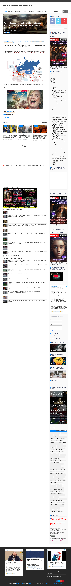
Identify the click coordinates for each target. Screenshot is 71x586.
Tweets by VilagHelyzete (54, 335)
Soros (62, 491)
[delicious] (67, 1)
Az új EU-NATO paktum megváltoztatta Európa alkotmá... (59, 136)
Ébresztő (61, 506)
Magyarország (18, 11)
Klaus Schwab (53, 475)
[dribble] (59, 1)
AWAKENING (58, 433)
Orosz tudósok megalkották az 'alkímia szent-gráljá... (59, 118)
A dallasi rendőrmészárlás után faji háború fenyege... (59, 130)
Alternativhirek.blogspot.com (9, 112)
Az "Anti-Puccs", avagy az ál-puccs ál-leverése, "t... (58, 105)
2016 (52, 82)
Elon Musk (52, 455)
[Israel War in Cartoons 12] (8, 256)
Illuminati (52, 469)
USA (63, 502)
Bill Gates (52, 444)
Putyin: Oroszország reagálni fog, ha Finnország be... (58, 157)
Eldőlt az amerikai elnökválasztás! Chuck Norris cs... (59, 93)
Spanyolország (53, 493)
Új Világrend (59, 511)
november (54, 84)
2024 (52, 73)
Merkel (55, 480)
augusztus (54, 88)
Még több (45, 122)
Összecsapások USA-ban (55, 509)
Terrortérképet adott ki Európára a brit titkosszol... (59, 159)
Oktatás (55, 484)
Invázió (60, 469)
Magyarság (63, 478)
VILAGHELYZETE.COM (19, 583)
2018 (52, 80)
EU (56, 453)
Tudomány (60, 500)
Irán (51, 471)
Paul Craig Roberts (60, 487)
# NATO (11, 114)
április (53, 164)
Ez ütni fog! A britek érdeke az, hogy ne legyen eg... (59, 153)
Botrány (52, 447)
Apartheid (52, 438)
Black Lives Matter (59, 444)
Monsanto (60, 480)
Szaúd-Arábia (61, 495)
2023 (52, 74)
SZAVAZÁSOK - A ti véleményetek (64, 430)
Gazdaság (59, 460)
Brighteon (31, 0)
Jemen (62, 471)
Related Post (6, 122)
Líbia (51, 478)
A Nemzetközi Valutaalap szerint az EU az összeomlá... (59, 120)
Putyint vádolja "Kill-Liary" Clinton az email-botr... (58, 97)
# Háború (7, 114)
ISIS (58, 467)
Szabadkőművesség (54, 495)
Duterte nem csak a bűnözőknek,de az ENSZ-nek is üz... (59, 150)
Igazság (61, 467)
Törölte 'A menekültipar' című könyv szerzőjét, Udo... (58, 144)
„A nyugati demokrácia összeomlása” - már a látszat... (59, 161)
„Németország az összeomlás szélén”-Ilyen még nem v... (59, 112)
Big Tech (64, 442)
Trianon (60, 498)
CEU (64, 447)
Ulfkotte (56, 504)
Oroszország (53, 486)
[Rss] (67, 581)
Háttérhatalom (48, 11)
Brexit (61, 447)
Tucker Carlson (53, 500)
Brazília (56, 447)
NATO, (16, 30)
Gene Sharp (52, 462)
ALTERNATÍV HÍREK (17, 5)
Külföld (25, 11)
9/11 (53, 433)
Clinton (60, 449)
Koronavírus (59, 475)
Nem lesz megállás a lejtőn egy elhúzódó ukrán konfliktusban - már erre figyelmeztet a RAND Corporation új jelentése (24, 136)
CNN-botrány (55, 449)
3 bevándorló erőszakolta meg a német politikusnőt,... (59, 142)
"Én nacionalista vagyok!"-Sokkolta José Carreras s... (59, 140)
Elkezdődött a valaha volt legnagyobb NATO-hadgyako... (58, 128)
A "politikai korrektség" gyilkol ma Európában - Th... (58, 103)
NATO (64, 480)
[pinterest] (55, 1)
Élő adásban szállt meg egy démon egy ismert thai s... (59, 116)
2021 (52, 77)
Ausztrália (52, 440)
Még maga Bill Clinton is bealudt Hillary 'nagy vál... (59, 91)
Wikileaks (56, 506)
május (53, 163)
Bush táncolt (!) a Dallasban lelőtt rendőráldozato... (58, 107)
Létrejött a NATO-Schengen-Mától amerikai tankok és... (58, 124)
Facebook (16, 0)
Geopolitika (58, 462)
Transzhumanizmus (54, 498)
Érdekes (56, 11)
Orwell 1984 (59, 486)
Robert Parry (60, 489)
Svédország (60, 493)
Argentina (58, 438)
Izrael (58, 471)
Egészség (60, 453)
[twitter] (51, 1)
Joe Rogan (57, 473)
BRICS (57, 440)
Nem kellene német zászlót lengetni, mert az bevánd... (59, 132)
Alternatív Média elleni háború (56, 436)
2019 (52, 79)
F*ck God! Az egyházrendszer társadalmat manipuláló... (59, 95)
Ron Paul (52, 491)
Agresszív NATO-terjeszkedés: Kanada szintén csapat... (59, 155)
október (53, 86)
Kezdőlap (11, 0)
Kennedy (62, 473)
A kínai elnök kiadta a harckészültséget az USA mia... (59, 114)
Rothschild (57, 491)
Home (6, 11)
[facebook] (49, 1)
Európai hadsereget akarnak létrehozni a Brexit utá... (59, 146)
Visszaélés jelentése (54, 428)
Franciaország (53, 460)
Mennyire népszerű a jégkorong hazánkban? (17, 273)
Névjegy (39, 0)
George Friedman (53, 464)
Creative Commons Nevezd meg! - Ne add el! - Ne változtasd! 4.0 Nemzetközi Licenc (58, 540)
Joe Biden (52, 473)
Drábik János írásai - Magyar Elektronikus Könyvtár (57, 384)
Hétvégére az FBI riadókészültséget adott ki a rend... (59, 126)
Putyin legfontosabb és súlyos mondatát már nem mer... (59, 148)
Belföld (61, 440)
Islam (55, 471)
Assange (62, 438)
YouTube (21, 0)
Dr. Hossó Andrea (53, 451)
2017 (52, 81)
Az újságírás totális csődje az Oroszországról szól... (57, 138)
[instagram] (65, 1)
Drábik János (61, 451)
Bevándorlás (32, 11)
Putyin (55, 489)
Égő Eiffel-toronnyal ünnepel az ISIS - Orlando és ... (58, 109)
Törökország (59, 502)
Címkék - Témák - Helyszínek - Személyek (53, 430)
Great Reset (60, 464)
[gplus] (53, 1)
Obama (51, 484)
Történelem (52, 502)
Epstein (57, 455)
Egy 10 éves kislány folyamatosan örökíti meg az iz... (59, 122)
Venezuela (62, 504)
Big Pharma (59, 442)
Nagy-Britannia (53, 482)
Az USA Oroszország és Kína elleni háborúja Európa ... (58, 134)
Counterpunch (9, 111)
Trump (65, 498)
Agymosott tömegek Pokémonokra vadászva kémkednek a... (58, 99)
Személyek (10, 11)
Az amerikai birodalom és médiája (56, 382)
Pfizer (51, 489)
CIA (51, 449)
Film (59, 458)
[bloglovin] (57, 1)
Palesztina (52, 487)
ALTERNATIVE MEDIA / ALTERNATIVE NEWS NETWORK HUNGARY (52, 583)
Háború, (13, 30)
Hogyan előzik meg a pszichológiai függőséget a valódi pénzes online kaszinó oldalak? (27, 233)
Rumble (26, 0)
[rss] (61, 1)
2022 (52, 76)
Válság (51, 506)
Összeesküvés (40, 11)
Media (51, 480)
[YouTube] (65, 581)
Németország (60, 482)
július (53, 89)
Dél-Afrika (52, 453)
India (57, 469)
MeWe (36, 0)
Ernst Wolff (62, 455)
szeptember (54, 87)
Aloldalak (58, 430)
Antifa (65, 436)
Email (44, 0)
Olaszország (61, 484)
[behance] (63, 1)
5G (50, 433)
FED (51, 458)
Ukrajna (52, 504)
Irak (64, 469)
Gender (64, 460)
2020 (52, 78)
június (53, 162)
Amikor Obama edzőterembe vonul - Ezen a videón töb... (59, 101)
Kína (64, 475)
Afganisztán (63, 433)
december (54, 83)
